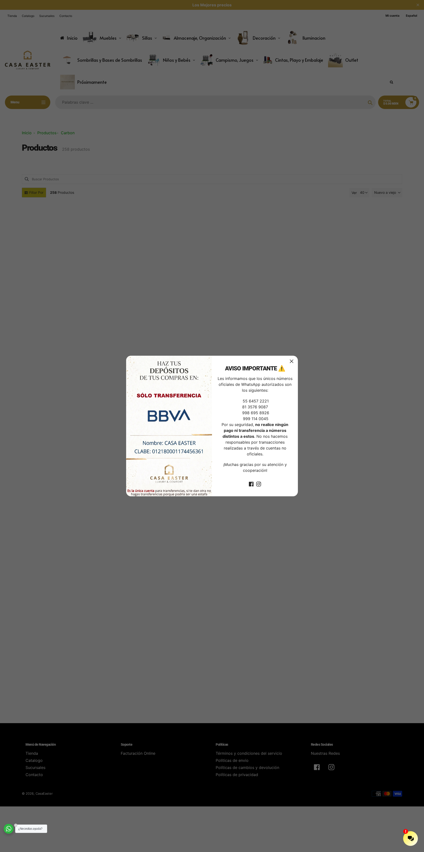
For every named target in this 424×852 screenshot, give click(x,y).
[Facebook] (251, 483)
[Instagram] (258, 483)
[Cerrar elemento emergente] (292, 361)
